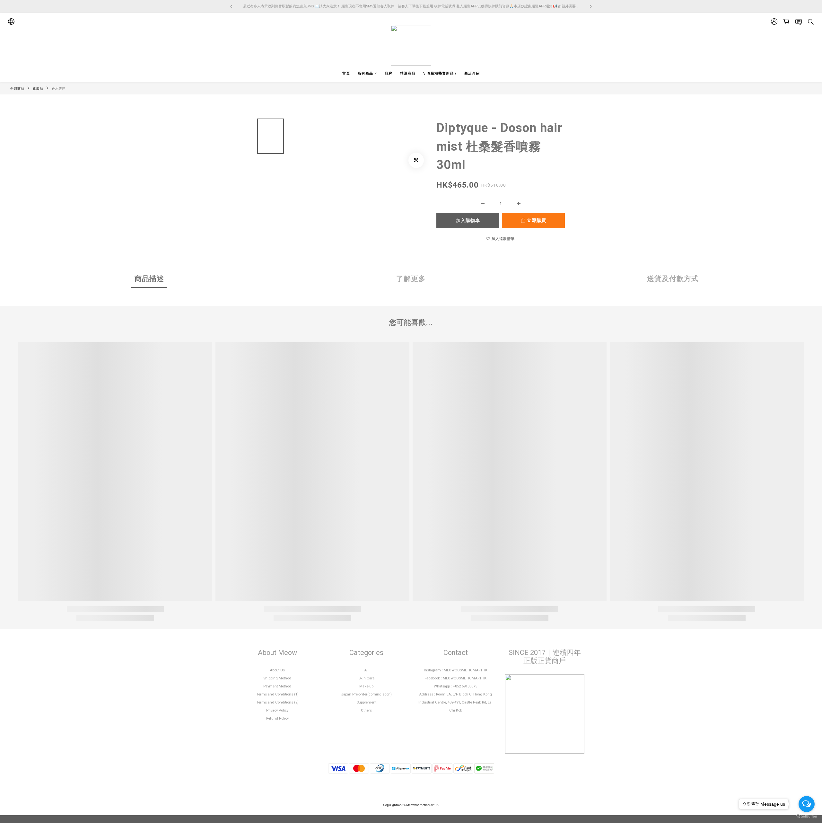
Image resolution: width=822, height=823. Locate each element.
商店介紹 (472, 73)
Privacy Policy (277, 710)
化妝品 (38, 88)
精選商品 (407, 73)
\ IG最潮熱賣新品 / (440, 73)
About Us (277, 670)
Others (366, 710)
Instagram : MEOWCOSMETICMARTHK (455, 670)
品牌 (388, 73)
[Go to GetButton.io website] (806, 816)
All (366, 670)
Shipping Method (277, 678)
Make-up (366, 686)
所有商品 (365, 73)
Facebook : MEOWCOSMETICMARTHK (455, 678)
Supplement (366, 702)
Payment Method (277, 686)
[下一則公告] (591, 6)
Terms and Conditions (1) (277, 694)
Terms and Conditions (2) (277, 702)
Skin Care (366, 678)
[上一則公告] (231, 6)
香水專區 (59, 88)
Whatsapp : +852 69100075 (455, 686)
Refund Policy (277, 718)
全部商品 (17, 88)
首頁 (346, 73)
